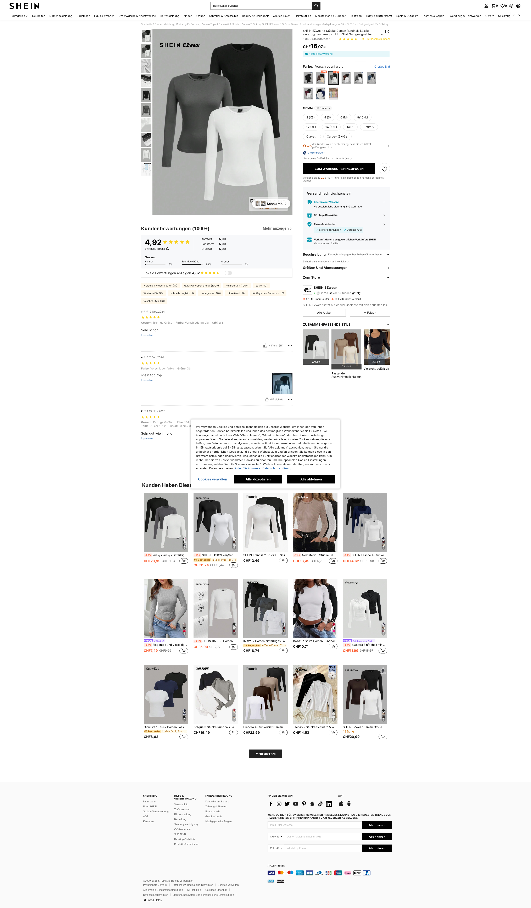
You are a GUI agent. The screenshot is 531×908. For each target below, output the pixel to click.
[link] (494, 5)
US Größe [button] (321, 108)
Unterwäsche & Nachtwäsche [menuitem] (137, 15)
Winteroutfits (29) (153, 293)
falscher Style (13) (154, 300)
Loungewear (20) (211, 293)
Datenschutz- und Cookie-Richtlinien (192, 885)
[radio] (308, 78)
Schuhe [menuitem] (200, 15)
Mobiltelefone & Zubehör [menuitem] (330, 15)
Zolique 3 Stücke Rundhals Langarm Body (216, 727)
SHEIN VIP (180, 834)
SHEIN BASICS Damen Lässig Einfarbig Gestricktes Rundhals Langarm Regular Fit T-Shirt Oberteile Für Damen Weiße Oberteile (216, 641)
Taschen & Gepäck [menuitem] (433, 15)
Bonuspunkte (212, 811)
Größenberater (182, 829)
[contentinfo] (330, 872)
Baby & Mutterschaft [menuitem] (379, 15)
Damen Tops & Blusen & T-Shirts (220, 24)
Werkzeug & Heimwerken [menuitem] (465, 15)
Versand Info (181, 804)
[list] (301, 804)
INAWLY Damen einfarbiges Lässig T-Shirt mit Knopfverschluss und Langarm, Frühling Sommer (265, 641)
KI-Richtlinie (194, 889)
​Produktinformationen (186, 844)
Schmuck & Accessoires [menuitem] (223, 15)
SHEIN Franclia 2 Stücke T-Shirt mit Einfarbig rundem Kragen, (265, 555)
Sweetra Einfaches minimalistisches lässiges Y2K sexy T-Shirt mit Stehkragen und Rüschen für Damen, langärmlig (365, 644)
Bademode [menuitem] (83, 15)
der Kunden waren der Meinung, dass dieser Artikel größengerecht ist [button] (339, 146)
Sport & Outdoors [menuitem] (407, 15)
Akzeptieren (276, 865)
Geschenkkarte (213, 816)
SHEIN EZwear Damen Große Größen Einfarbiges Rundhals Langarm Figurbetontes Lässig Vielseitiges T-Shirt (365, 727)
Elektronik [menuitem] (356, 15)
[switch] (228, 273)
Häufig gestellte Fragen (218, 821)
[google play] (349, 805)
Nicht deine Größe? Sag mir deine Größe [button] (326, 158)
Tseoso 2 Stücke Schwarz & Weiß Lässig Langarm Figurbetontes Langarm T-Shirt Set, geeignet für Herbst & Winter (315, 727)
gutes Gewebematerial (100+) (201, 285)
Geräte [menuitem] (489, 15)
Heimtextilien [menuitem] (303, 15)
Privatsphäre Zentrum (155, 885)
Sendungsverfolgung (186, 824)
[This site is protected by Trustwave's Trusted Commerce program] (271, 881)
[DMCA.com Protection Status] (280, 881)
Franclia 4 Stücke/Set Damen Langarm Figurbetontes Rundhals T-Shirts (265, 727)
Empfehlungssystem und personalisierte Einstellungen (203, 894)
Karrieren (148, 821)
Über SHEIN (150, 806)
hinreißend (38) (236, 293)
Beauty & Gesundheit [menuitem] (255, 15)
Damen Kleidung (164, 24)
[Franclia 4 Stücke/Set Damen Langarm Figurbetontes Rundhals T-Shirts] (265, 694)
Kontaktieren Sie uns (217, 801)
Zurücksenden (182, 809)
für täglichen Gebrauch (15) (268, 293)
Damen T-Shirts (250, 24)
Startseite (146, 24)
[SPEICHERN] (384, 168)
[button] (511, 5)
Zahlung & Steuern (216, 806)
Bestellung (180, 819)
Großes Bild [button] (382, 66)
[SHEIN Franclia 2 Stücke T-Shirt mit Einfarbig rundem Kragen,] (265, 522)
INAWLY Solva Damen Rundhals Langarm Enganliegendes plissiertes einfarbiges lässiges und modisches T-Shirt (315, 641)
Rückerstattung (182, 814)
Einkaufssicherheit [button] (325, 224)
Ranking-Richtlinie (184, 839)
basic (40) (261, 285)
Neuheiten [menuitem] (38, 15)
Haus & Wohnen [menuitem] (104, 15)
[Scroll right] (519, 16)
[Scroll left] (514, 16)
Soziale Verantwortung (156, 811)
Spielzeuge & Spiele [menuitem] (510, 15)
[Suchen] (316, 6)
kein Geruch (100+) (237, 285)
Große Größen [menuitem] (282, 15)
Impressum (149, 801)
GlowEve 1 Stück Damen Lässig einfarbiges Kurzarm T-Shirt (166, 727)
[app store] (341, 805)
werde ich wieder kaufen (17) (160, 285)
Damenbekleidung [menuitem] (60, 15)
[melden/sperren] (289, 345)
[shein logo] (24, 6)
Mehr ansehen (266, 754)
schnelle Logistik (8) (182, 293)
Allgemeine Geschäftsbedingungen (163, 889)
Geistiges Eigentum (216, 889)
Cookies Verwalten (228, 885)
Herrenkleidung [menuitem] (169, 15)
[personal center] (486, 5)
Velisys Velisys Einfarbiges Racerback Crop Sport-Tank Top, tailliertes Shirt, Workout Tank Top (166, 555)
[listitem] (316, 347)
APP (340, 796)
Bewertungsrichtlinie (155, 248)
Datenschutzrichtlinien (155, 894)
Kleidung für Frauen (187, 24)
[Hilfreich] (265, 345)
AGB (145, 816)
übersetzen (147, 335)
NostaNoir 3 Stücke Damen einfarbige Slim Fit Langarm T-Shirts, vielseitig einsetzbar (315, 555)
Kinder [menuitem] (188, 15)
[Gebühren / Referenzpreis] (324, 47)
